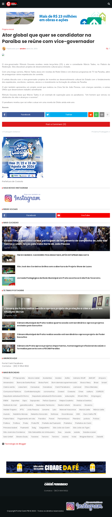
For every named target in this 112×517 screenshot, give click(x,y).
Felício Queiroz (49, 400)
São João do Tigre (81, 427)
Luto (54, 409)
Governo (77, 405)
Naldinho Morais (20, 414)
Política (16, 423)
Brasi (96, 382)
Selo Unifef (8, 436)
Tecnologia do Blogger (15, 444)
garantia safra (26, 405)
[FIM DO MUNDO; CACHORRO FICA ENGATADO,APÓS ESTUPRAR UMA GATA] (8, 258)
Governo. (89, 405)
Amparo (102, 378)
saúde (77, 432)
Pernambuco (64, 418)
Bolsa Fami (43, 382)
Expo (25, 400)
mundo (6, 414)
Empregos (96, 396)
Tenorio (45, 436)
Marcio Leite (84, 409)
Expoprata (34, 400)
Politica (6, 423)
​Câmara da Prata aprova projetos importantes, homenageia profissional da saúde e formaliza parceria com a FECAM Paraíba (61, 347)
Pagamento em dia (26, 418)
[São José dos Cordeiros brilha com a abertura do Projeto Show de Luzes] (8, 269)
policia (87, 418)
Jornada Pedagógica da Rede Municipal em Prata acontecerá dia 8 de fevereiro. (59, 278)
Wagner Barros (86, 436)
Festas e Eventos (84, 400)
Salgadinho (44, 427)
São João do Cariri (61, 427)
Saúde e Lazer (89, 432)
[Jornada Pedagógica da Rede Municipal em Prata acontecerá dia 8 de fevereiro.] (8, 281)
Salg (34, 427)
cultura (90, 391)
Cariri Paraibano (62, 387)
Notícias (54, 414)
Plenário (76, 418)
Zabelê (100, 436)
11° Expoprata (19, 378)
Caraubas (34, 387)
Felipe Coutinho (66, 400)
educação (70, 396)
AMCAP (92, 378)
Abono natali (33, 378)
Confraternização (32, 391)
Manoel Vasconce (68, 409)
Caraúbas (47, 387)
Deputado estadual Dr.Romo (16, 396)
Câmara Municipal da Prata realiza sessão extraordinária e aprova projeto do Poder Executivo (61, 335)
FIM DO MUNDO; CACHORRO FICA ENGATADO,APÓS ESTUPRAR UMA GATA (53, 255)
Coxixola (71, 391)
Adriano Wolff (79, 378)
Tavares (34, 436)
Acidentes (47, 378)
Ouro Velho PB (89, 414)
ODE (78, 414)
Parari (51, 418)
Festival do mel (10, 405)
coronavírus (49, 391)
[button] (3, 4)
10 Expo (6, 378)
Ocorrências (67, 414)
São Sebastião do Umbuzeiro (41, 432)
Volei (74, 436)
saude (68, 432)
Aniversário (8, 382)
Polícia (96, 418)
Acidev (58, 378)
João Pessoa (33, 409)
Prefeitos (68, 423)
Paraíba (42, 418)
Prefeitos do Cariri (83, 423)
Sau (59, 432)
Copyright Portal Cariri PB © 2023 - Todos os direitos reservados (35, 511)
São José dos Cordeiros (14, 432)
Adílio (67, 378)
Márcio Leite (98, 409)
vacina (65, 436)
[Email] (101, 114)
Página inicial (8, 29)
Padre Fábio (8, 418)
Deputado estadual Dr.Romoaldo (47, 396)
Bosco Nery (85, 382)
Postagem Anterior (11, 132)
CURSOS (100, 391)
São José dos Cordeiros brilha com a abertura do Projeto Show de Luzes (54, 266)
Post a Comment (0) (56, 124)
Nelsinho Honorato (39, 414)
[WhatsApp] (96, 114)
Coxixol (61, 391)
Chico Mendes (91, 387)
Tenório (55, 436)
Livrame (45, 409)
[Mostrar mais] (107, 114)
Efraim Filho (83, 396)
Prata (25, 423)
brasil (104, 382)
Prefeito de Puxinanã (51, 423)
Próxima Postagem (100, 132)
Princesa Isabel (10, 427)
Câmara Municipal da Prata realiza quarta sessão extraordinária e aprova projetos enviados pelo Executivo (60, 324)
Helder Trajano (10, 409)
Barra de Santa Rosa (26, 382)
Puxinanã (24, 427)
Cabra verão (9, 387)
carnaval (77, 387)
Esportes (15, 400)
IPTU (22, 409)
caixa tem (22, 387)
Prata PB (35, 423)
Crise (81, 391)
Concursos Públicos (12, 391)
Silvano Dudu (22, 436)
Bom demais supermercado (64, 382)
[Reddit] (90, 114)
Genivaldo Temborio (45, 405)
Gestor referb (64, 405)
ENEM (5, 400)
